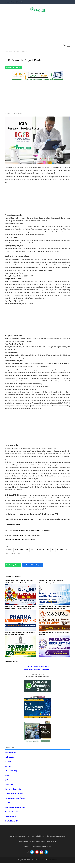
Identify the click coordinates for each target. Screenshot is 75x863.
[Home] (38, 9)
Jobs (10, 51)
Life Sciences (40, 550)
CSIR (27, 550)
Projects (13, 2)
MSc (48, 550)
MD (66, 550)
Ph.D (7, 554)
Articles (7, 2)
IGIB (32, 550)
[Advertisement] (37, 27)
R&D (19, 554)
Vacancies (20, 2)
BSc (53, 550)
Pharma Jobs (19, 550)
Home (6, 51)
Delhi (13, 554)
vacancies (9, 550)
